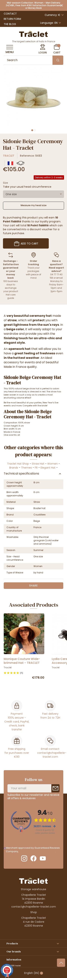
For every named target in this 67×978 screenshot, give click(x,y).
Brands (13, 467)
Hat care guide (10, 296)
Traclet (8, 156)
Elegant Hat (48, 467)
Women (52, 464)
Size (5, 183)
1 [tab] (32, 130)
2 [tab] (35, 130)
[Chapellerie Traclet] (33, 34)
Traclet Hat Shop (18, 464)
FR (36, 467)
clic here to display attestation (37, 851)
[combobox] (33, 194)
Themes (26, 467)
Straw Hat (38, 464)
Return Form (12, 19)
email (59, 277)
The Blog (10, 24)
